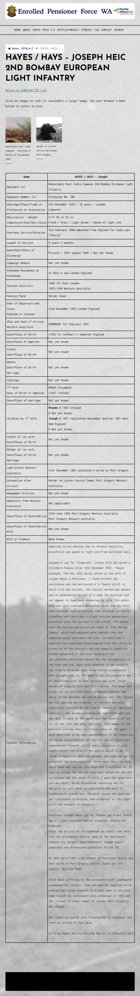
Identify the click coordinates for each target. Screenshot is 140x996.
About (26, 29)
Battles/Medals (68, 29)
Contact (106, 29)
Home (17, 29)
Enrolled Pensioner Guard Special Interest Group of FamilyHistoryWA (87, 975)
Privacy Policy (33, 983)
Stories (86, 29)
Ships (36, 29)
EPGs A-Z (49, 29)
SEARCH (118, 29)
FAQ (96, 29)
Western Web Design (44, 979)
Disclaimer (16, 983)
